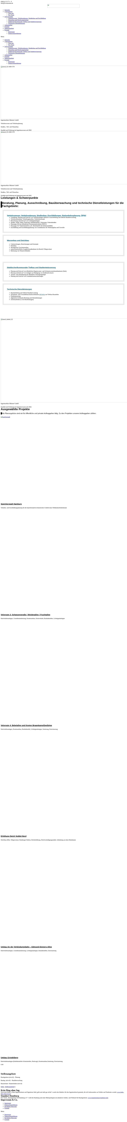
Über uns (11, 13)
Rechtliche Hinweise (10, 1106)
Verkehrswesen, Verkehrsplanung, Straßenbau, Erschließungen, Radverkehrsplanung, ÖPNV (46, 216)
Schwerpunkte (8, 16)
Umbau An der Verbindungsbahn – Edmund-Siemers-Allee (26, 947)
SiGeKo (42, 294)
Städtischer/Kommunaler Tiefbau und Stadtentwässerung (24, 21)
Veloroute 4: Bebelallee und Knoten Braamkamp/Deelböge (26, 725)
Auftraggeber (8, 25)
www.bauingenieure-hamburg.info (98, 1098)
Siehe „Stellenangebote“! (8, 1087)
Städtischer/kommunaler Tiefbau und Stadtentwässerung (31, 268)
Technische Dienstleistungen (16, 23)
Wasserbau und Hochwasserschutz (18, 20)
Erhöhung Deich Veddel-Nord (13, 836)
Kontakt (6, 30)
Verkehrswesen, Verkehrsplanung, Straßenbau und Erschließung (27, 18)
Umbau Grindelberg (9, 1058)
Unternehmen (8, 11)
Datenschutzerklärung (14, 33)
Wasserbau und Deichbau (18, 240)
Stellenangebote (9, 28)
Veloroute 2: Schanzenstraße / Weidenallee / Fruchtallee (25, 615)
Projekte (6, 27)
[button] (63, 37)
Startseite (7, 10)
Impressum (11, 32)
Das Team (11, 15)
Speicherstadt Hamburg (11, 504)
